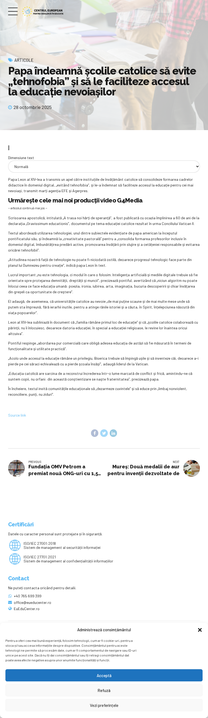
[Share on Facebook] (95, 433)
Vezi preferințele (104, 705)
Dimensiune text (21, 157)
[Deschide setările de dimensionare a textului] (8, 147)
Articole (24, 60)
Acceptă (104, 675)
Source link (17, 415)
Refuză (104, 690)
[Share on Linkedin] (113, 433)
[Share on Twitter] (104, 433)
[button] (200, 630)
